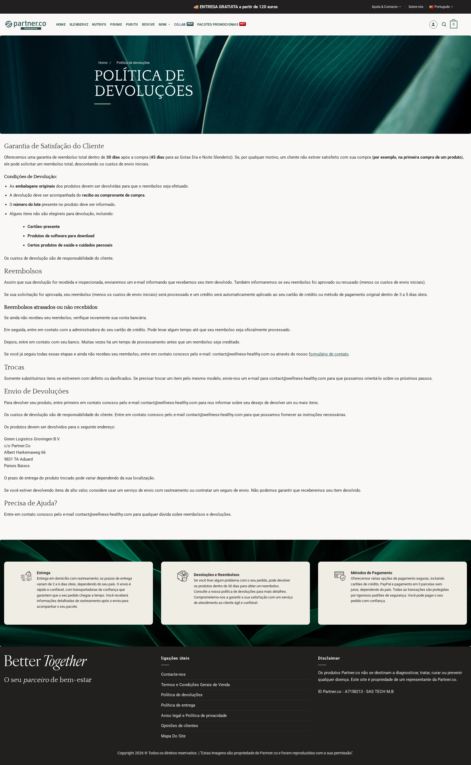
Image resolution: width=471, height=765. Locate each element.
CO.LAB (180, 24)
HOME (61, 24)
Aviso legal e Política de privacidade (194, 715)
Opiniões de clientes (179, 725)
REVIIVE (148, 24)
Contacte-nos (173, 674)
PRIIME (116, 24)
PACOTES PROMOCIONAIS (217, 24)
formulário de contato (329, 354)
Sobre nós (416, 7)
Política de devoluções (182, 694)
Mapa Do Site (173, 736)
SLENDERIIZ (79, 24)
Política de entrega (178, 705)
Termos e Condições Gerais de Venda (195, 684)
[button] (433, 24)
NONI (163, 24)
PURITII (132, 24)
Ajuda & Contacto (385, 7)
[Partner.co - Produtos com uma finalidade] (26, 24)
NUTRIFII (99, 24)
